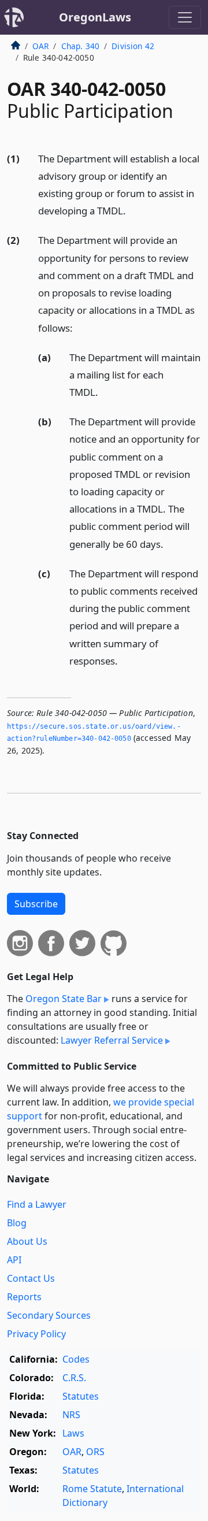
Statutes (80, 1396)
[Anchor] (132, 210)
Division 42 (133, 45)
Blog (17, 1222)
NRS (71, 1414)
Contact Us (31, 1278)
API (14, 1259)
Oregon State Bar (63, 998)
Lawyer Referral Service (112, 1040)
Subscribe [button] (36, 903)
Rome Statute (92, 1488)
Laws (73, 1433)
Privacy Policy (36, 1333)
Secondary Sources (49, 1315)
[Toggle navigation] (185, 17)
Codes (76, 1359)
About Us (27, 1241)
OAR (40, 45)
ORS (95, 1451)
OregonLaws (95, 17)
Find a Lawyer (36, 1204)
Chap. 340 (80, 45)
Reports (24, 1296)
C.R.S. (74, 1377)
